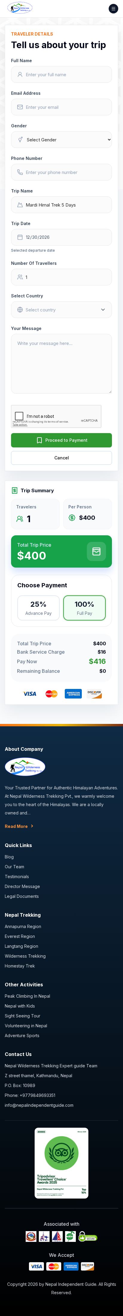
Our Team (14, 866)
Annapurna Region (23, 926)
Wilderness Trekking (25, 956)
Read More (16, 826)
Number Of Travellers (34, 263)
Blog (9, 856)
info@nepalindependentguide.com (39, 1105)
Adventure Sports (22, 1035)
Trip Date (20, 223)
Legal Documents (22, 896)
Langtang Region (21, 946)
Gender (19, 125)
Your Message (26, 328)
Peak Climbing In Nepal (27, 996)
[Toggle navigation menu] (113, 8)
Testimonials (17, 876)
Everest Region (20, 936)
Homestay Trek (20, 965)
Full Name (21, 60)
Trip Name (22, 190)
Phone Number (26, 158)
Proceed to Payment (66, 440)
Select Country (27, 295)
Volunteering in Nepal (26, 1025)
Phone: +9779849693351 (30, 1095)
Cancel (61, 457)
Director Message (22, 886)
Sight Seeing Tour (22, 1015)
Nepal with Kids (20, 1005)
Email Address (26, 93)
